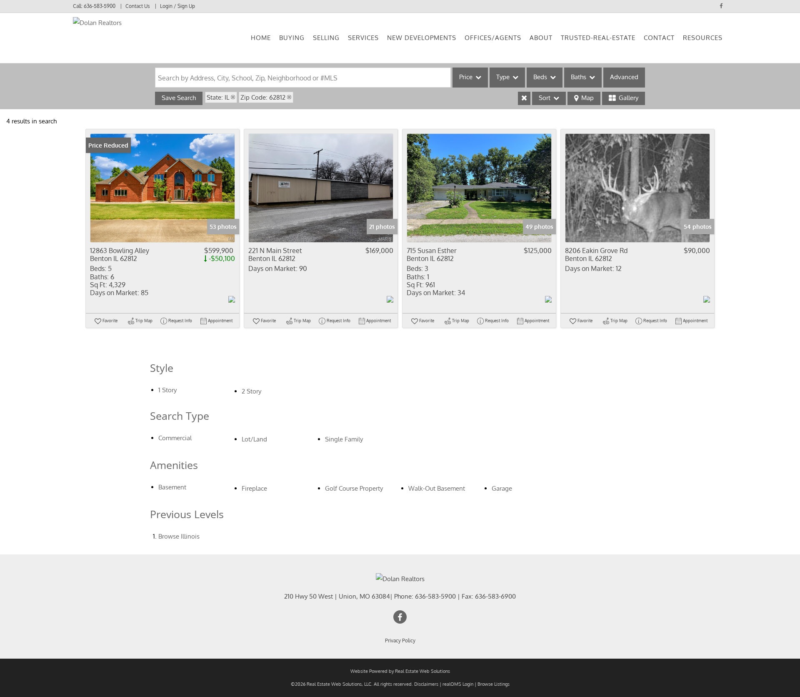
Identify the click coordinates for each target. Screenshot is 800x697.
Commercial (175, 438)
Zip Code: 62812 (262, 97)
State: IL (218, 97)
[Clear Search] (524, 98)
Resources (702, 38)
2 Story (251, 391)
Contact (659, 38)
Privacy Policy (400, 640)
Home (261, 38)
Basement (172, 487)
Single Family (344, 439)
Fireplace (254, 488)
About (541, 38)
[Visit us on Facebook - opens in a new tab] (721, 5)
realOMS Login (457, 684)
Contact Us (137, 6)
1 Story (167, 390)
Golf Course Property (354, 488)
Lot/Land (254, 439)
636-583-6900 (495, 596)
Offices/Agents (493, 38)
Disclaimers (426, 684)
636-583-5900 (99, 6)
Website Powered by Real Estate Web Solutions (400, 671)
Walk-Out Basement (436, 488)
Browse (179, 536)
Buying (292, 38)
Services (363, 38)
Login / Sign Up (177, 6)
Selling (326, 38)
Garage (502, 488)
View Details (162, 187)
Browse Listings (494, 684)
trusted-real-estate (598, 38)
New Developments (421, 38)
